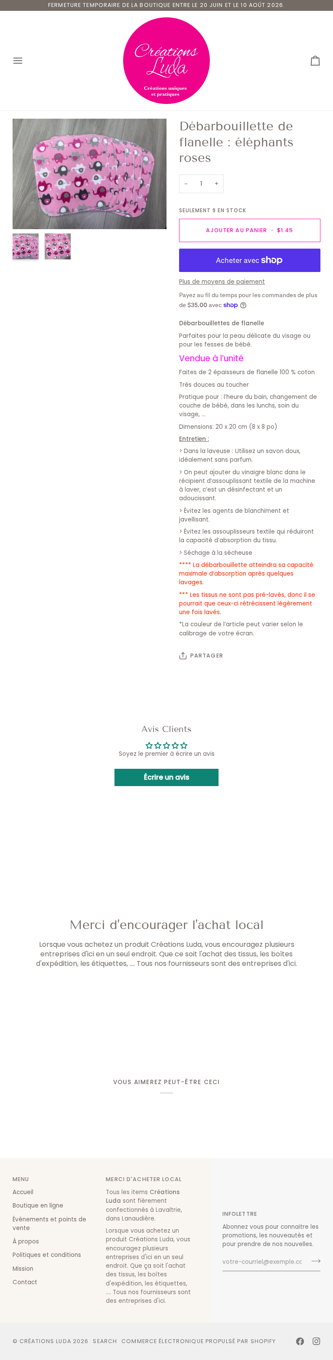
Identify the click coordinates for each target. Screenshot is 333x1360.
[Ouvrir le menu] (26, 60)
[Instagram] (316, 1341)
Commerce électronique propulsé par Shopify (198, 1341)
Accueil (23, 1192)
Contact (25, 1282)
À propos (26, 1241)
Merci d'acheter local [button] (144, 1179)
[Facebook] (300, 1341)
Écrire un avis (166, 777)
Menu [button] (21, 1179)
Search (105, 1341)
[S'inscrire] (313, 1261)
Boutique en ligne (38, 1205)
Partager (206, 655)
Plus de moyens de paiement (222, 282)
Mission (23, 1269)
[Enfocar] (89, 174)
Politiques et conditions (47, 1255)
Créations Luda (45, 1341)
